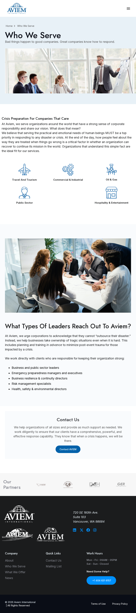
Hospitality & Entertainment (111, 202)
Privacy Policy (120, 603)
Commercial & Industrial (68, 179)
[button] (128, 8)
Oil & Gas (111, 179)
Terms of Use (98, 603)
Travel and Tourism (24, 179)
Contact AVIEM (68, 449)
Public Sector (24, 202)
